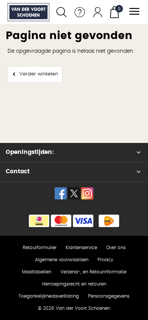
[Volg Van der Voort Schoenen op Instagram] (87, 193)
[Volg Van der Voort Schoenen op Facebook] (61, 193)
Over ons (116, 247)
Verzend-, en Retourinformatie (93, 272)
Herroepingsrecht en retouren (74, 284)
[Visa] (83, 221)
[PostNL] (109, 221)
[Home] (28, 12)
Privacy (105, 259)
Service (80, 12)
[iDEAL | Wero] (39, 221)
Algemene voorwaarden (61, 259)
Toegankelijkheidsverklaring (49, 296)
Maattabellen (36, 272)
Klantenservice (81, 247)
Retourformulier (40, 247)
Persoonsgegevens (108, 296)
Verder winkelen (38, 74)
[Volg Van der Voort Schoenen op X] (74, 193)
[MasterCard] (61, 221)
